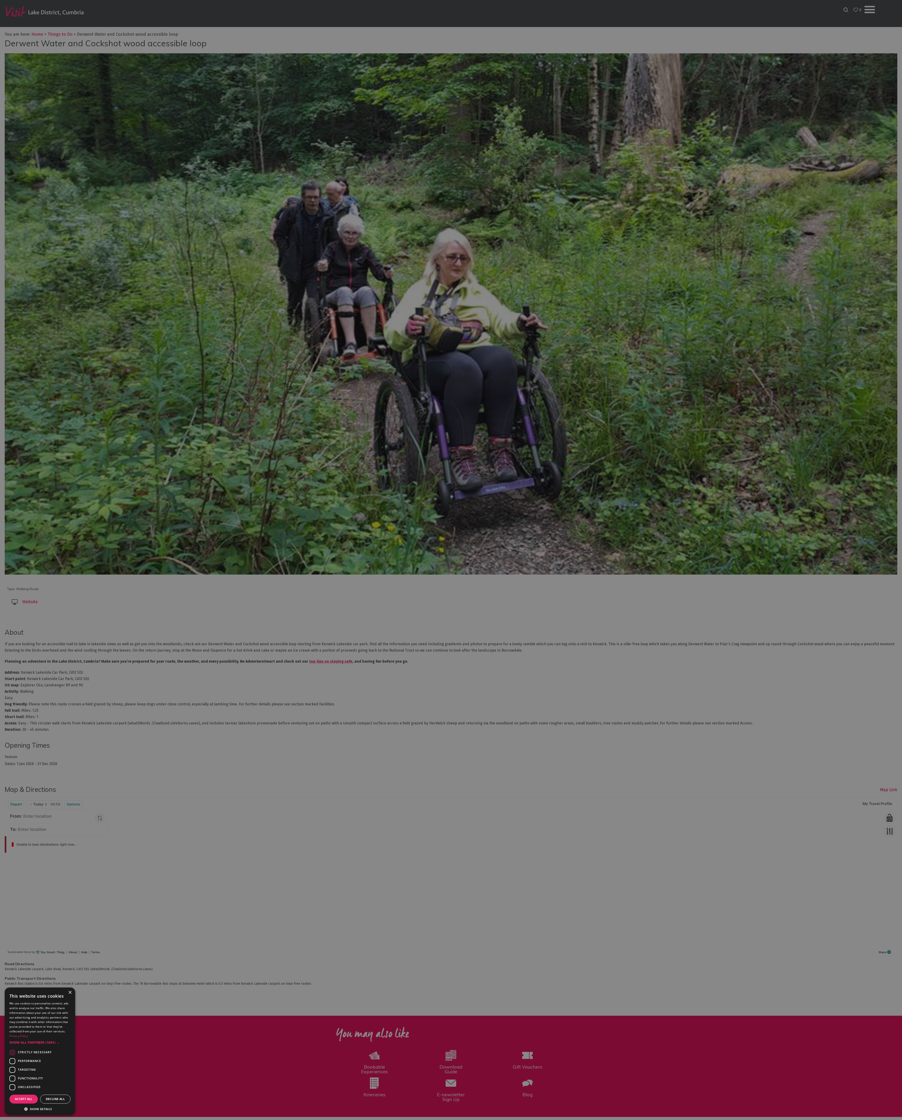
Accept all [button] (23, 1099)
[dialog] (451, 560)
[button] (39, 1042)
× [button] (70, 992)
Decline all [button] (55, 1099)
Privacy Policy (18, 1036)
